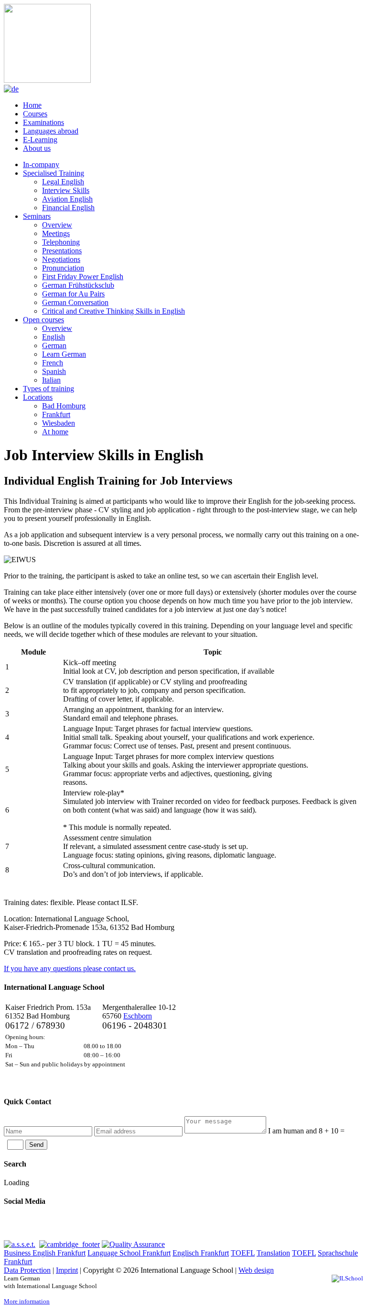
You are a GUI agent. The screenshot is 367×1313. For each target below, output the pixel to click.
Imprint (67, 1270)
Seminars (37, 216)
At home (55, 432)
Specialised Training (53, 173)
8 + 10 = (306, 1131)
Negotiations (61, 259)
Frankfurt (56, 414)
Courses (35, 114)
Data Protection (27, 1270)
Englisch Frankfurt (201, 1253)
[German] (11, 89)
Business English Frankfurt (45, 1253)
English (53, 337)
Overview (57, 225)
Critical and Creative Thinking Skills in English (113, 311)
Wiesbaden (58, 423)
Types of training (48, 389)
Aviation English (67, 199)
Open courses (43, 320)
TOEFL (243, 1253)
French (52, 363)
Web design (256, 1270)
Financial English (68, 208)
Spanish (54, 371)
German (54, 345)
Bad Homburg (64, 406)
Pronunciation (63, 268)
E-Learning (40, 140)
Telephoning (61, 242)
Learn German (64, 354)
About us (37, 148)
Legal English (63, 182)
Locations (38, 397)
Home (32, 105)
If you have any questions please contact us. (70, 968)
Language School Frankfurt (129, 1253)
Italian (51, 380)
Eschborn (137, 1016)
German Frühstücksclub (78, 285)
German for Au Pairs (73, 294)
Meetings (56, 233)
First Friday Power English (82, 276)
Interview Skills (65, 190)
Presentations (62, 251)
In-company (41, 164)
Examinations (43, 122)
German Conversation (75, 302)
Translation (273, 1253)
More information (27, 1301)
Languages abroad (50, 131)
